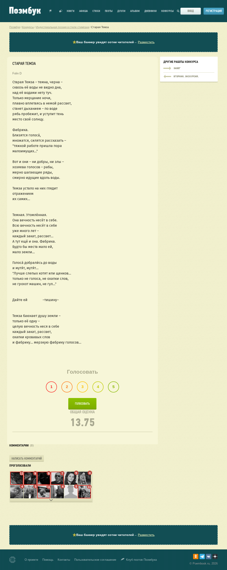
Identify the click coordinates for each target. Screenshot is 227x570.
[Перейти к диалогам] (60, 11)
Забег (188, 68)
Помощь (47, 559)
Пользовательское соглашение (95, 559)
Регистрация (214, 11)
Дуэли (121, 11)
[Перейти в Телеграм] (202, 556)
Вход (191, 11)
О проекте (31, 559)
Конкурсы (167, 11)
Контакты (64, 559)
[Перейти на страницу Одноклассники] (195, 556)
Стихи (96, 11)
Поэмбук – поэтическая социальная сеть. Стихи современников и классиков (25, 11)
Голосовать (82, 403)
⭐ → (113, 42)
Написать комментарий (27, 458)
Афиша (83, 11)
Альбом (135, 11)
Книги (70, 11)
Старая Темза (100, 27)
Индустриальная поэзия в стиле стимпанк (62, 27)
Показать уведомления (50, 11)
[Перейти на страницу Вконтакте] (208, 556)
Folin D (17, 73)
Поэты (109, 11)
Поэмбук (14, 27)
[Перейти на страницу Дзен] (215, 556)
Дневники (150, 11)
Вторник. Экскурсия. (188, 75)
